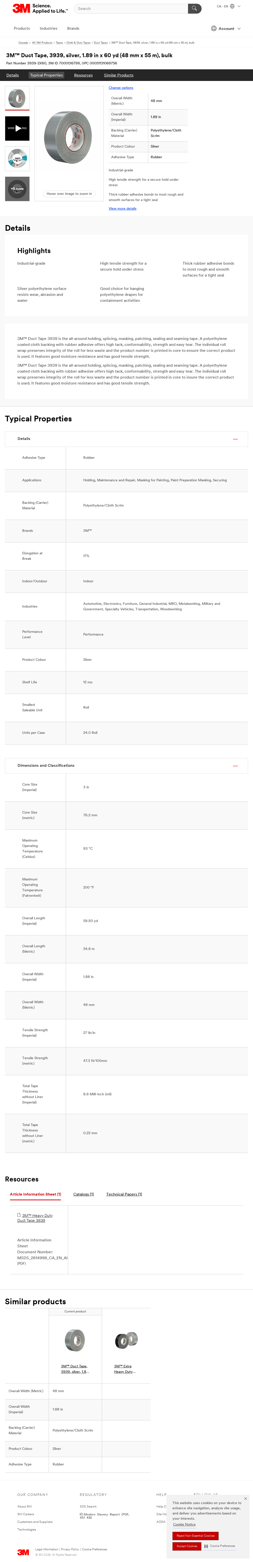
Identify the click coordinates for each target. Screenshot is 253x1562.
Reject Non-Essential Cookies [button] (195, 1536)
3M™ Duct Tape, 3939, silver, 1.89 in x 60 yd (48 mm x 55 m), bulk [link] (74, 1370)
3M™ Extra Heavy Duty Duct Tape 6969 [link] (123, 1370)
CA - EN (223, 6)
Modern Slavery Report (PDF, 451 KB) (104, 1515)
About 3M (24, 1506)
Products (22, 29)
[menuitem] (12, 75)
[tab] (35, 1194)
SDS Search (88, 1506)
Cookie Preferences (94, 1549)
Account (226, 29)
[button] (219, 1546)
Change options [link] (121, 88)
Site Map (162, 1514)
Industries (48, 29)
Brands (73, 29)
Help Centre (165, 1506)
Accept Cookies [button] (187, 1546)
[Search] (195, 9)
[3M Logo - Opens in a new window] (41, 9)
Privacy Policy (70, 1549)
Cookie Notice (184, 1525)
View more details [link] (122, 209)
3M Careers (25, 1514)
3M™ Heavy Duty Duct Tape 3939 (35, 1218)
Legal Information (46, 1549)
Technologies (26, 1529)
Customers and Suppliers (35, 1522)
